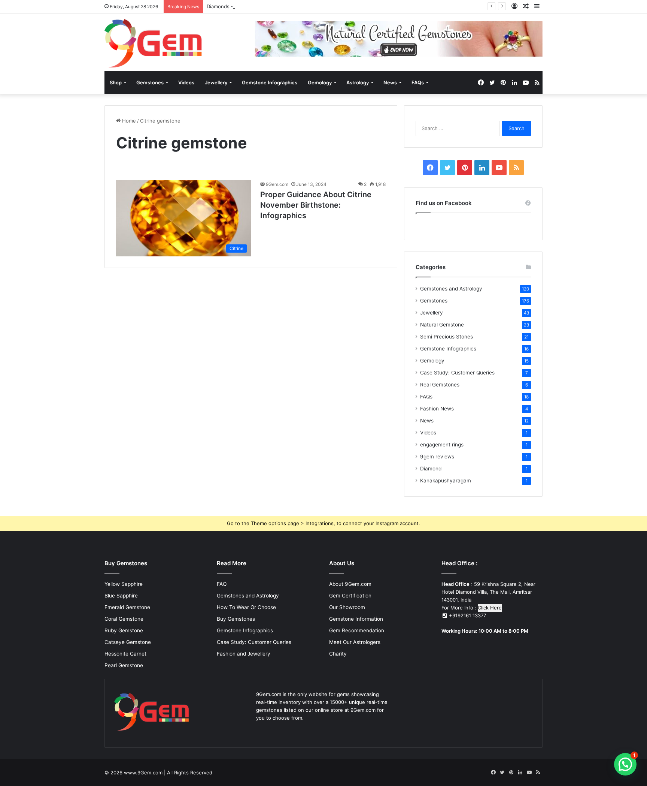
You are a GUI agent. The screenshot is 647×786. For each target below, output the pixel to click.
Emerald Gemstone (127, 607)
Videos (186, 82)
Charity (338, 654)
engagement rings (442, 445)
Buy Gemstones (236, 619)
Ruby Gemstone (123, 630)
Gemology (320, 82)
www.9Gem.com (143, 773)
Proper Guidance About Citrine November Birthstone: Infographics (315, 205)
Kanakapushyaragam (445, 481)
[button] (625, 764)
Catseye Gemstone (127, 642)
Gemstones (150, 82)
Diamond (430, 469)
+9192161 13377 (466, 615)
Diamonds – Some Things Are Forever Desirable (262, 6)
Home (128, 121)
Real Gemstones (439, 385)
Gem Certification (350, 596)
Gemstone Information (356, 619)
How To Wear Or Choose (246, 607)
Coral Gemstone (123, 619)
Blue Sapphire (121, 596)
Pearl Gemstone (123, 665)
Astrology (357, 82)
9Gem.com (277, 184)
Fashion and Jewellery (243, 654)
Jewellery (216, 82)
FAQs (417, 82)
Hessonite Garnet (125, 654)
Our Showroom (347, 607)
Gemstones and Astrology (451, 289)
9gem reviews (437, 457)
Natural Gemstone (442, 325)
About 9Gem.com (350, 584)
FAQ (222, 584)
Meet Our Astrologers (354, 642)
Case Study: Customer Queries (457, 373)
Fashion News (437, 409)
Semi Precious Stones (446, 337)
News (390, 82)
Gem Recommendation (356, 630)
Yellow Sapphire (123, 584)
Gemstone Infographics (269, 82)
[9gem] (153, 43)
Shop (116, 82)
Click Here (490, 608)
